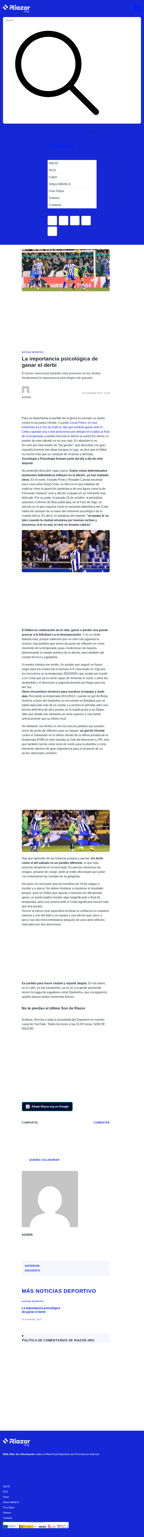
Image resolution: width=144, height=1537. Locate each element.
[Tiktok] (41, 1464)
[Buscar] (57, 73)
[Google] (64, 1464)
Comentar (102, 1122)
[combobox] (20, 20)
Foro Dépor (9, 1507)
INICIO (6, 1486)
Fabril (6, 1497)
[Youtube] (7, 1464)
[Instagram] (19, 1464)
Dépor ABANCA (11, 1502)
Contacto (7, 1518)
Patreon (7, 1512)
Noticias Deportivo (33, 352)
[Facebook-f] (52, 1464)
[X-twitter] (30, 1464)
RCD (5, 1491)
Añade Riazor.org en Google (50, 1106)
